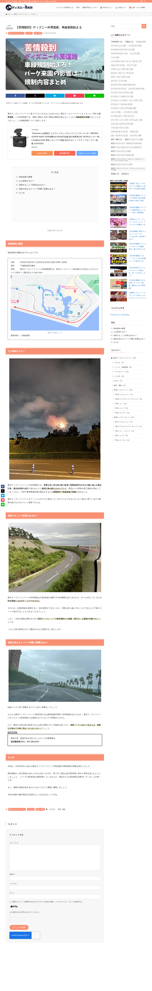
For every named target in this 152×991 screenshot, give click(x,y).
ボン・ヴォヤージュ (119, 135)
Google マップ (57, 333)
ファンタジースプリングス (122, 124)
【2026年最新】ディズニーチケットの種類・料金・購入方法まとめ (137, 246)
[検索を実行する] (144, 26)
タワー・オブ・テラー (120, 77)
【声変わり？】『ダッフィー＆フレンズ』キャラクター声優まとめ (137, 222)
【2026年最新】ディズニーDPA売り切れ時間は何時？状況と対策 (137, 198)
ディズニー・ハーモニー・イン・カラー (126, 100)
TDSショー (120, 404)
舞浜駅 (115, 174)
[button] (15, 96)
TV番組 (129, 42)
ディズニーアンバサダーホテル (123, 85)
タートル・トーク (119, 81)
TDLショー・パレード (124, 431)
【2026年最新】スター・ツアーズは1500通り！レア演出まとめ (137, 258)
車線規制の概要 (25, 177)
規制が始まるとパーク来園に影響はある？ (37, 189)
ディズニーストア (118, 89)
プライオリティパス (119, 132)
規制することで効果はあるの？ (32, 185)
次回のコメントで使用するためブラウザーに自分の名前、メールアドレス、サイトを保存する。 (47, 902)
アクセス (29, 33)
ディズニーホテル (136, 89)
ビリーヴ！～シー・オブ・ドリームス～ (126, 120)
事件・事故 (38, 33)
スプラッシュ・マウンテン (122, 69)
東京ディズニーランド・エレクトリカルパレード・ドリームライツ (127, 159)
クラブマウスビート (119, 53)
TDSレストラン (122, 413)
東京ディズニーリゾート (16, 33)
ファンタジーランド (119, 128)
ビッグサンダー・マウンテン (122, 116)
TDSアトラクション (124, 394)
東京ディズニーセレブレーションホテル (126, 147)
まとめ (22, 193)
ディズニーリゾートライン (122, 92)
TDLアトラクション (123, 422)
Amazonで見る (42, 153)
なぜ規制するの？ (26, 181)
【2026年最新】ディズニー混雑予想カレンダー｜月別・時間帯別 (137, 210)
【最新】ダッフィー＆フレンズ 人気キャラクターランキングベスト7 (137, 295)
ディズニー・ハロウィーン (122, 96)
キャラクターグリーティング (122, 49)
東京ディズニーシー (134, 139)
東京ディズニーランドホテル (122, 155)
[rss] (141, 1)
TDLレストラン (122, 440)
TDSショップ (121, 408)
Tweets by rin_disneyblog (119, 315)
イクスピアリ (135, 46)
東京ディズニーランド (121, 151)
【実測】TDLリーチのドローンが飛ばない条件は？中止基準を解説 (137, 186)
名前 (12, 874)
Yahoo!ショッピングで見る (87, 153)
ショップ (135, 53)
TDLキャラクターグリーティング (128, 426)
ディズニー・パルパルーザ (121, 104)
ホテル (134, 132)
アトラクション (118, 46)
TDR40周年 (116, 42)
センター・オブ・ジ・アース (122, 73)
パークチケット (130, 112)
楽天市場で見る (65, 153)
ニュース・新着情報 (123, 367)
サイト (12, 893)
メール (13, 884)
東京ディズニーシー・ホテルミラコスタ (126, 143)
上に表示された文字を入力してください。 (25, 912)
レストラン (135, 135)
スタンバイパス (117, 65)
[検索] (144, 1)
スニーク (131, 65)
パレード (116, 112)
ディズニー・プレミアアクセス (123, 108)
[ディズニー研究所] (19, 7)
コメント (14, 843)
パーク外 (119, 376)
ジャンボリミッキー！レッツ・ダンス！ (126, 61)
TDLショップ (121, 435)
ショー (115, 57)
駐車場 (125, 174)
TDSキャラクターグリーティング (128, 399)
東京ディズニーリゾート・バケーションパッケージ (128, 169)
